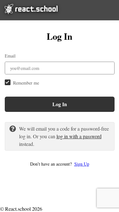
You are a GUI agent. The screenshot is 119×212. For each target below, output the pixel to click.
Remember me (26, 83)
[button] (60, 164)
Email (10, 56)
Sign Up (81, 164)
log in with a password (79, 136)
